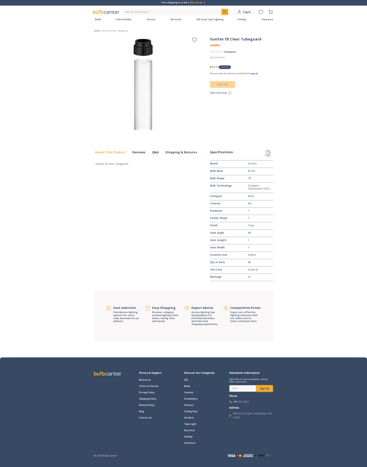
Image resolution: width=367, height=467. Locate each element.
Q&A (155, 152)
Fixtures (189, 405)
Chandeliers (191, 398)
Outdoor (189, 417)
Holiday (188, 436)
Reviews (138, 152)
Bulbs (187, 386)
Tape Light (190, 424)
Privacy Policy (147, 392)
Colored (188, 392)
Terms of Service (149, 386)
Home (96, 30)
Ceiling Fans (191, 411)
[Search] (224, 12)
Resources (145, 380)
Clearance (190, 442)
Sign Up (264, 388)
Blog (141, 411)
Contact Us (145, 417)
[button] (270, 12)
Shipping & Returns (181, 152)
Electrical (189, 430)
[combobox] (175, 12)
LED (186, 380)
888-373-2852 (241, 401)
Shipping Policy (147, 398)
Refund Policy (147, 405)
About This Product (110, 152)
